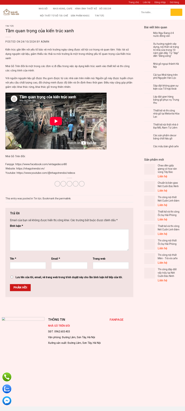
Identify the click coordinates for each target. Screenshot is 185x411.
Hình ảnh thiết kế (86, 8)
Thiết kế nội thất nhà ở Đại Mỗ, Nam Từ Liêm (165, 126)
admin (45, 41)
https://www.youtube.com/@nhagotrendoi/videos (46, 172)
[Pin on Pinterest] (75, 184)
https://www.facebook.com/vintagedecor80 (41, 164)
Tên (13, 258)
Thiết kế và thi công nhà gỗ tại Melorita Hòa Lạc (166, 113)
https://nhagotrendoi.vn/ (30, 168)
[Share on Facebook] (57, 184)
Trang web (99, 258)
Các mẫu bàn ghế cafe (166, 146)
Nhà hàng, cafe (62, 8)
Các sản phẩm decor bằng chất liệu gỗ (165, 137)
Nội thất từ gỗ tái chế (54, 15)
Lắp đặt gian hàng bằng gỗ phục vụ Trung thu (166, 99)
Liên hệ (146, 2)
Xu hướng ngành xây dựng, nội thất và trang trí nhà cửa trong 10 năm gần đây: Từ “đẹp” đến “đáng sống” (166, 49)
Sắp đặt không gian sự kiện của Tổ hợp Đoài (165, 87)
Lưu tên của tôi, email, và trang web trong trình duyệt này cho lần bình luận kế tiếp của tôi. (69, 277)
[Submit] (176, 12)
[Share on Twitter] (63, 184)
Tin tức (9, 26)
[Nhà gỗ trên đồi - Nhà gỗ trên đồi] (18, 12)
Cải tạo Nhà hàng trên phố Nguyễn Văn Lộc (165, 76)
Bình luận (16, 225)
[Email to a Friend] (69, 184)
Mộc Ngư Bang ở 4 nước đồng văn (163, 34)
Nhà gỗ (43, 8)
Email (55, 258)
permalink (65, 198)
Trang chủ (134, 2)
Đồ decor (105, 8)
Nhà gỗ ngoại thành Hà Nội (166, 65)
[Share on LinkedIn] (82, 184)
